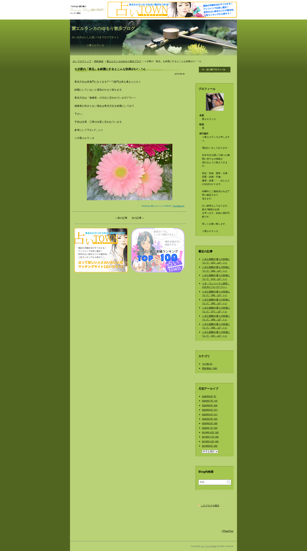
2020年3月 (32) (209, 418)
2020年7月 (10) (209, 400)
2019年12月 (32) (210, 432)
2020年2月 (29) (209, 423)
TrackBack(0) (179, 205)
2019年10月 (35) (210, 441)
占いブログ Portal (208, 546)
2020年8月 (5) (209, 396)
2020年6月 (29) (209, 405)
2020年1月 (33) (209, 428)
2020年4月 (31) (209, 414)
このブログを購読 (210, 505)
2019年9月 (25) (209, 445)
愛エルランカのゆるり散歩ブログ (103, 28)
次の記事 (137, 217)
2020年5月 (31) (209, 409)
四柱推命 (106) (209, 368)
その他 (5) (207, 363)
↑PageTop (227, 531)
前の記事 (122, 217)
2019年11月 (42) (210, 436)
